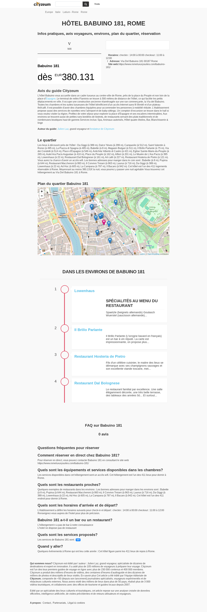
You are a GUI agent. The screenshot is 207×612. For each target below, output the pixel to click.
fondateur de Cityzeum (102, 129)
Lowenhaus (84, 291)
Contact (47, 603)
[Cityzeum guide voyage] (43, 4)
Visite (97, 4)
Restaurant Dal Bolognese (97, 383)
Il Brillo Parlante (88, 330)
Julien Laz (63, 129)
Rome (84, 12)
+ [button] (42, 191)
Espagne (51, 98)
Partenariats (59, 603)
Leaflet (142, 254)
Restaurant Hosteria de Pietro (99, 356)
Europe (49, 12)
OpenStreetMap (153, 254)
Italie (57, 12)
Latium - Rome (70, 12)
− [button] (42, 196)
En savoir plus (89, 575)
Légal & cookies (76, 603)
